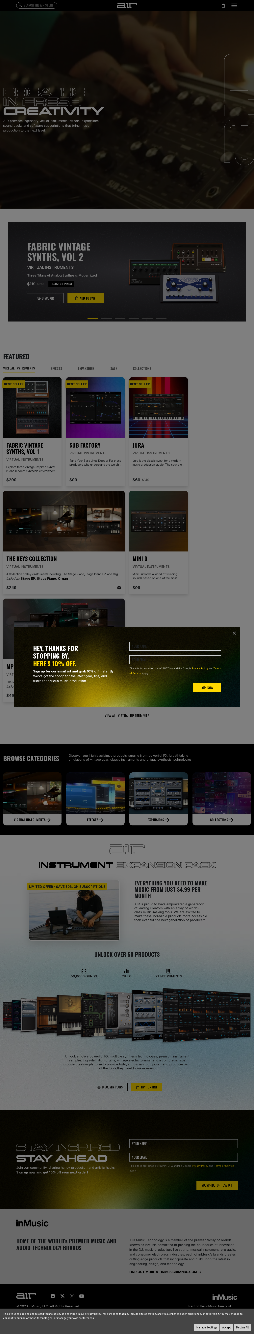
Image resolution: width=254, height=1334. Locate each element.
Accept (226, 1327)
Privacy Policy (200, 668)
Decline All (242, 1327)
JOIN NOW (207, 687)
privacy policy (93, 1314)
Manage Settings (206, 1327)
